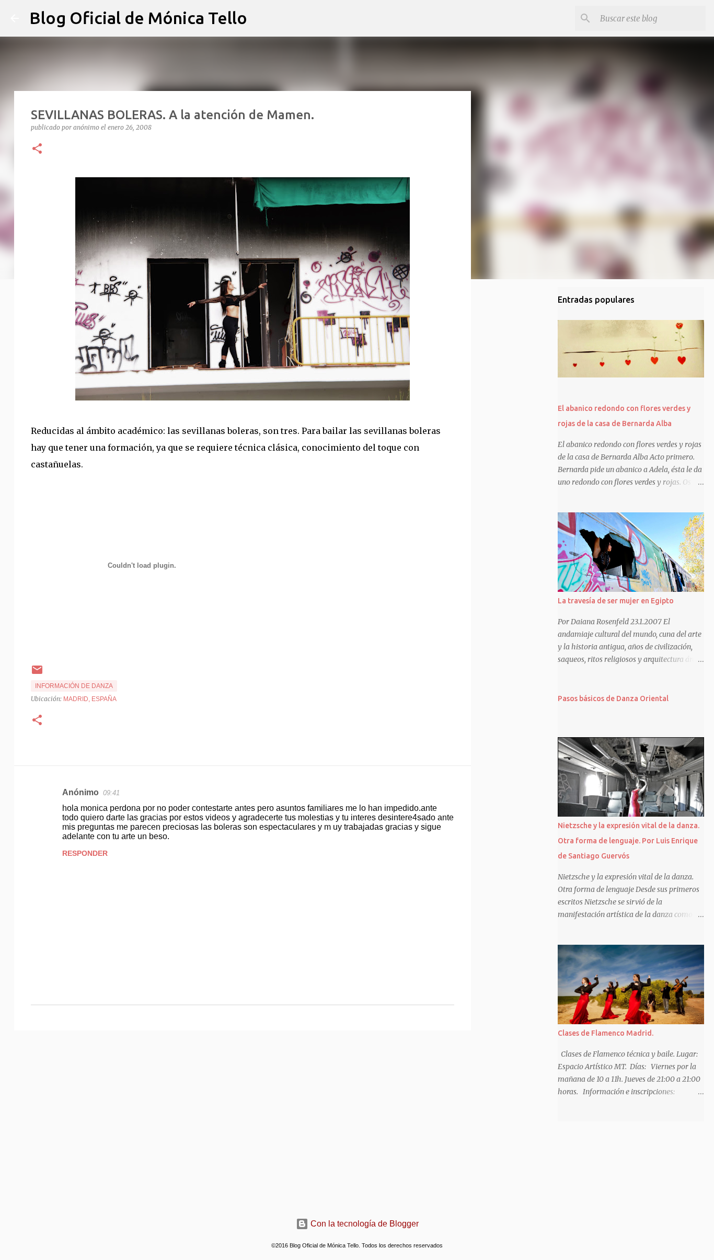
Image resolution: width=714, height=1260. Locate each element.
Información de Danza (74, 686)
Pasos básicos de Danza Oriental (613, 698)
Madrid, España (90, 699)
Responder (85, 853)
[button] (37, 149)
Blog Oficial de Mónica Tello (138, 17)
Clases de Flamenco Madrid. (605, 1033)
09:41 (111, 793)
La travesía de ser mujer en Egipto (616, 601)
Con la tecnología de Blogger (363, 1223)
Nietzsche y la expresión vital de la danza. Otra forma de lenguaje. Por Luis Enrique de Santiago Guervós (628, 840)
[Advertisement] (242, 1119)
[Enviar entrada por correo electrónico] (37, 674)
